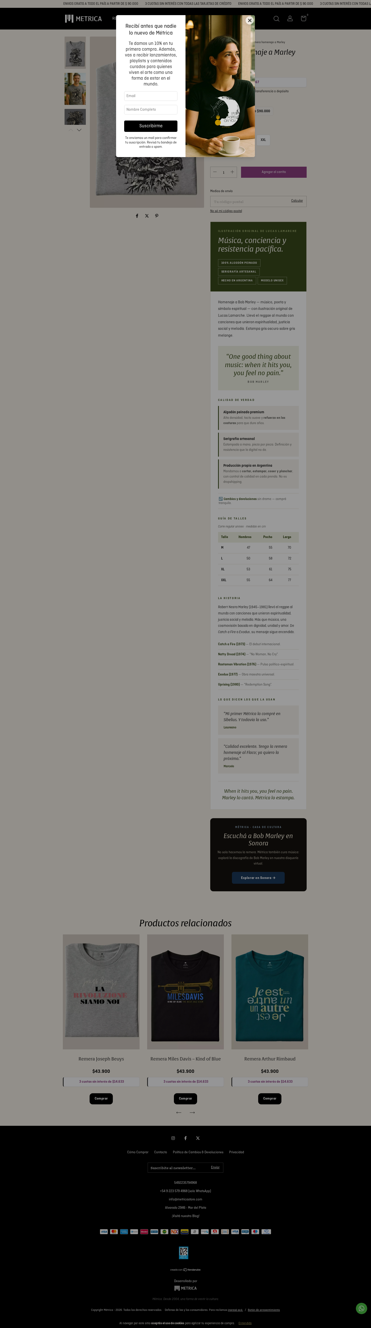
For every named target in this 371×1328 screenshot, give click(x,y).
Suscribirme (151, 126)
